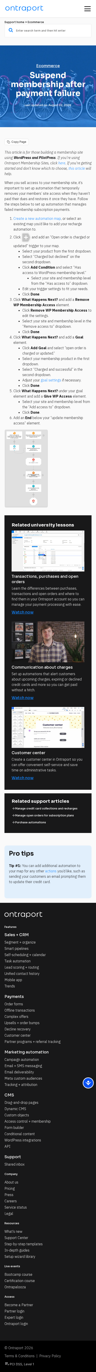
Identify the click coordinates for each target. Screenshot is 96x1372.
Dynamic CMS (15, 1109)
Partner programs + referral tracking (32, 1041)
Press (8, 1194)
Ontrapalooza (15, 1287)
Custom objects (16, 1115)
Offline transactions (19, 1010)
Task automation (17, 961)
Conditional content (19, 1134)
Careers (10, 1201)
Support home (14, 22)
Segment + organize (20, 942)
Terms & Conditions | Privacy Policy (32, 1356)
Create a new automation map (37, 218)
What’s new (13, 1231)
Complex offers (16, 1016)
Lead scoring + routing (21, 967)
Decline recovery (17, 1029)
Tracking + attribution (20, 1084)
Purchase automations (30, 822)
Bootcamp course (18, 1274)
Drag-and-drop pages (21, 1102)
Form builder (14, 1127)
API (7, 1146)
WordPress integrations (22, 1140)
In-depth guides (16, 1250)
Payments (14, 996)
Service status (15, 1207)
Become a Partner (18, 1305)
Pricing (9, 1188)
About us (11, 1182)
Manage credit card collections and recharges (46, 808)
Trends (9, 986)
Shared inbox (14, 1164)
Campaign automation (21, 1059)
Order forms (13, 1004)
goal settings (51, 380)
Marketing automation (26, 1052)
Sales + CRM (16, 935)
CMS (9, 1095)
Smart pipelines (16, 948)
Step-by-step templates (23, 1244)
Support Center (16, 1237)
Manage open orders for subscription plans (44, 815)
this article (77, 168)
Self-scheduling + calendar (25, 954)
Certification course (19, 1280)
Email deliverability (19, 1072)
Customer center (17, 1035)
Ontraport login (16, 1323)
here (61, 163)
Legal (8, 1213)
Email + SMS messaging (23, 1066)
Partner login (14, 1311)
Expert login (13, 1317)
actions (50, 871)
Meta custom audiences (23, 1078)
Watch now (22, 612)
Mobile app (13, 980)
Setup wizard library (19, 1256)
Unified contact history (22, 973)
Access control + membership (27, 1121)
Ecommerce (36, 22)
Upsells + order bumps (22, 1023)
